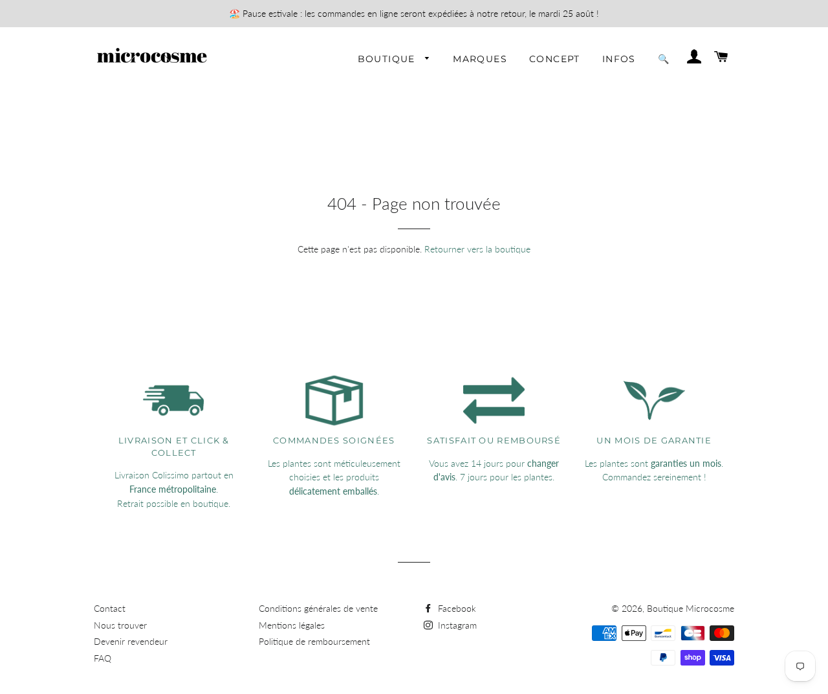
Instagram (456, 625)
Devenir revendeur (131, 641)
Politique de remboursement (314, 641)
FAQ (102, 658)
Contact (109, 608)
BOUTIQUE (388, 59)
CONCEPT (554, 59)
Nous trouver (120, 625)
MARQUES (480, 59)
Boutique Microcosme (690, 608)
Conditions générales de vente (318, 608)
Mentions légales (292, 625)
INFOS (619, 59)
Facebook (455, 608)
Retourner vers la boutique (477, 248)
